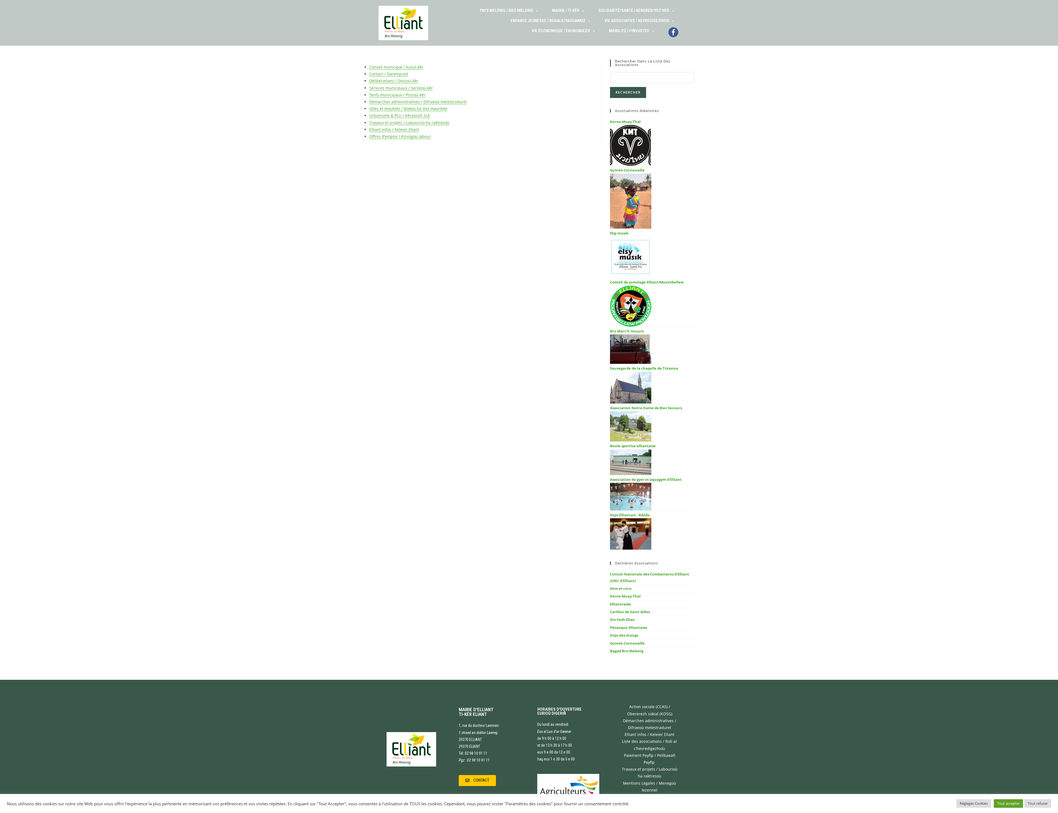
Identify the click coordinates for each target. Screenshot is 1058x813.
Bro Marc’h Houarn (627, 331)
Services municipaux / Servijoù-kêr (401, 88)
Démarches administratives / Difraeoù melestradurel (418, 101)
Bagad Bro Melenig (626, 650)
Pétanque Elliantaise (628, 627)
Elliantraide (620, 604)
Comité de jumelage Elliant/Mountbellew (647, 282)
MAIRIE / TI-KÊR (565, 10)
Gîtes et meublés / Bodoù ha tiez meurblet (408, 108)
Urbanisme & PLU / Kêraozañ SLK (399, 115)
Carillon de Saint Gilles (630, 611)
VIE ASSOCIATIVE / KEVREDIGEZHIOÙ (636, 20)
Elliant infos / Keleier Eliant (394, 129)
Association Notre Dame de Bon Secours (646, 407)
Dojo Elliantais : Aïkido (630, 514)
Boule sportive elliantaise (633, 445)
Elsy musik (619, 233)
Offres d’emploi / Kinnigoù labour (400, 136)
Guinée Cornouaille (627, 170)
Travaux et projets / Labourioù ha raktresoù (409, 122)
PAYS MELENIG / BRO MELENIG (506, 10)
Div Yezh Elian (622, 619)
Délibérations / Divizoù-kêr (393, 80)
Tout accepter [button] (1008, 803)
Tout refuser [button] (1038, 803)
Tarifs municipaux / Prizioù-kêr (397, 94)
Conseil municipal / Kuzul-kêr (396, 67)
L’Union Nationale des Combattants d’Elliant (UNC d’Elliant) (649, 577)
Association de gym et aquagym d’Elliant (646, 479)
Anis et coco (620, 588)
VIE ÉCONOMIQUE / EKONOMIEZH (561, 30)
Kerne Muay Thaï (625, 121)
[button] (477, 780)
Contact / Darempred (388, 74)
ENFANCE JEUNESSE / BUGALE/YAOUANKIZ (548, 20)
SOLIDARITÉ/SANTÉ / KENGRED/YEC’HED (633, 10)
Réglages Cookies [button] (974, 803)
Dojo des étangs (624, 635)
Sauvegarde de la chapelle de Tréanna (644, 368)
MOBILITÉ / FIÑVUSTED (629, 30)
